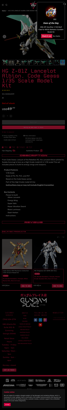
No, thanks (56, 36)
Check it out (46, 36)
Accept (7, 404)
